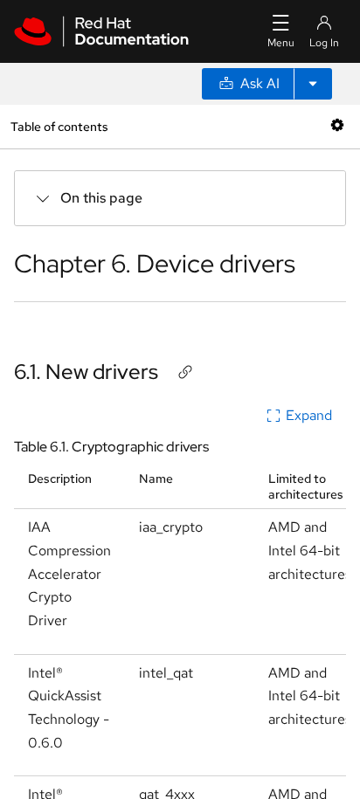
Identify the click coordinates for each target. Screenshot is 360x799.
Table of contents (59, 126)
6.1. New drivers (86, 371)
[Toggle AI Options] (313, 84)
